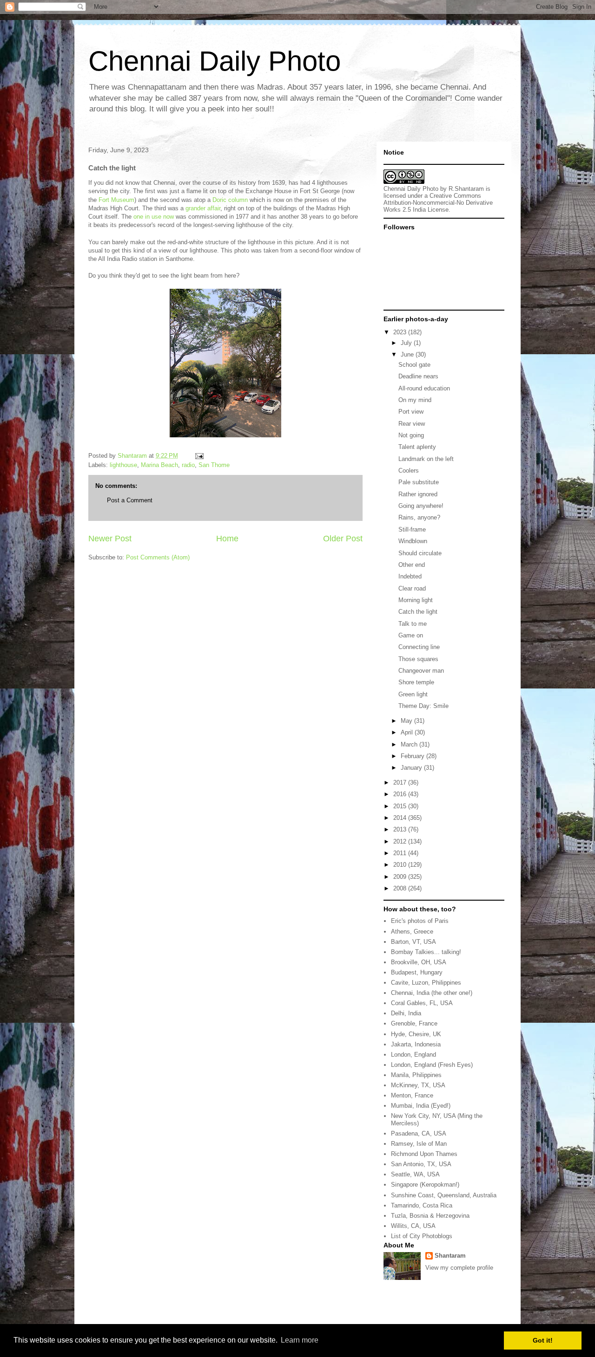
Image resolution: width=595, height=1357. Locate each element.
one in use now (153, 216)
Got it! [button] (543, 1340)
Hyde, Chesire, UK (416, 1034)
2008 (400, 888)
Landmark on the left (426, 458)
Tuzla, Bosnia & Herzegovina (430, 1215)
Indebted (410, 576)
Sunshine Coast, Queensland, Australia (443, 1195)
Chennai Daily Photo (214, 61)
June (408, 354)
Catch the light (417, 611)
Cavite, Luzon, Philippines (426, 982)
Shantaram (450, 1255)
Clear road (412, 588)
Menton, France (412, 1095)
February (413, 756)
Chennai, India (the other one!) (431, 992)
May (407, 720)
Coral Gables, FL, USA (422, 1003)
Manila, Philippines (416, 1074)
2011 (400, 853)
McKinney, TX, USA (418, 1085)
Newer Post (110, 538)
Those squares (418, 659)
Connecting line (419, 646)
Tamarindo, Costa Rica (421, 1205)
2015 (400, 806)
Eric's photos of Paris (420, 920)
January (412, 767)
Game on (410, 635)
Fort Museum (116, 199)
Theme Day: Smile (423, 705)
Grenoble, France (414, 1023)
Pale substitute (418, 482)
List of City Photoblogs (421, 1236)
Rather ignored (417, 494)
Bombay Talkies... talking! (426, 951)
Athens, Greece (412, 931)
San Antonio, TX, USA (421, 1164)
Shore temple (416, 682)
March (410, 744)
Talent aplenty (417, 446)
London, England (413, 1054)
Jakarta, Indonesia (416, 1044)
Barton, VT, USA (413, 941)
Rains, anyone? (419, 517)
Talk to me (412, 623)
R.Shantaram (466, 188)
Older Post (343, 538)
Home (227, 538)
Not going (411, 435)
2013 (400, 829)
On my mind (414, 399)
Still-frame (412, 529)
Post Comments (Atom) (158, 557)
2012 (400, 841)
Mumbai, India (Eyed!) (420, 1105)
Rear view (411, 423)
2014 (400, 817)
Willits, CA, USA (413, 1225)
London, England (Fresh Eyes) (432, 1064)
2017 (400, 782)
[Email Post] (198, 455)
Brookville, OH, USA (418, 962)
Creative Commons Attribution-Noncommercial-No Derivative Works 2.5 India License (438, 202)
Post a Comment (129, 500)
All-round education (424, 388)
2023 (400, 332)
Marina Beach (159, 464)
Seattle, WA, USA (415, 1174)
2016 (400, 794)
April (408, 732)
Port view (410, 411)
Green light (413, 694)
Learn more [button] (299, 1340)
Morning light (415, 600)
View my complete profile (459, 1267)
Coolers (408, 470)
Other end (411, 564)
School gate (414, 364)
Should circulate (420, 553)
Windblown (412, 541)
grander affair (202, 208)
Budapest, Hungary (417, 972)
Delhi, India (406, 1013)
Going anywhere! (420, 505)
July (407, 342)
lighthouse (123, 464)
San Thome (214, 464)
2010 (400, 864)
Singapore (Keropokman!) (425, 1184)
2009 (400, 876)
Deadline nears (418, 376)
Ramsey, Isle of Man (419, 1143)
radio (188, 464)
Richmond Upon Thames (424, 1153)
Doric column (230, 199)
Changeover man (421, 670)
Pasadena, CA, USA (418, 1133)
